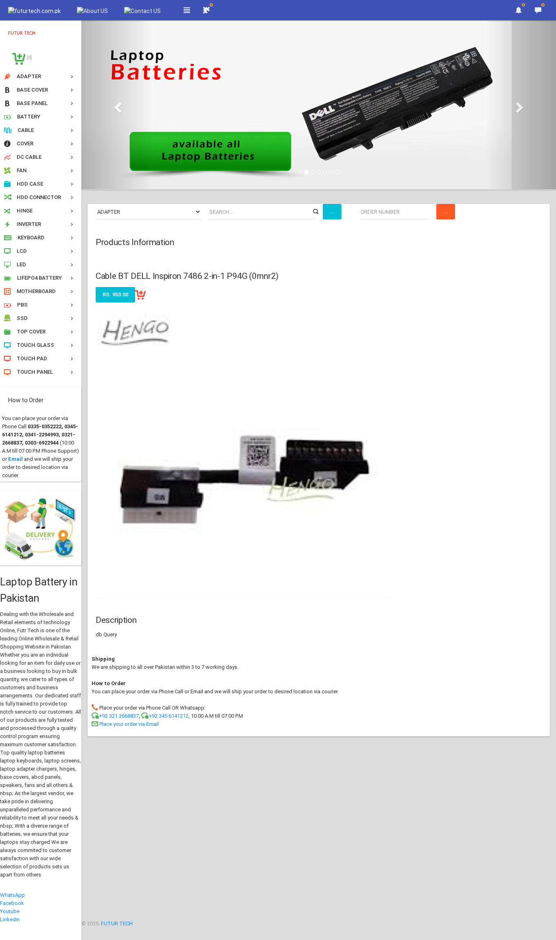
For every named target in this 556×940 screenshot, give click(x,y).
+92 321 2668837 (119, 716)
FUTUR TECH (117, 923)
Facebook (12, 903)
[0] (29, 57)
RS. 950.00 (115, 294)
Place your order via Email (129, 724)
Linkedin (10, 919)
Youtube (10, 911)
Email (15, 459)
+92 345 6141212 (168, 716)
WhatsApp (12, 895)
